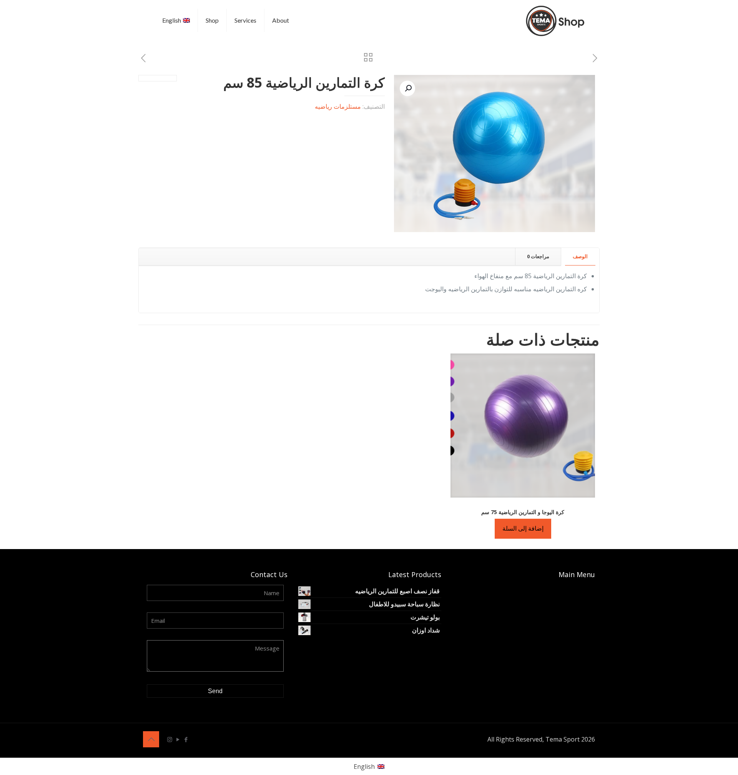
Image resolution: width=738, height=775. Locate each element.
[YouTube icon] (178, 739)
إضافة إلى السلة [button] (523, 528)
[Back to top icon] (151, 739)
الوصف (580, 256)
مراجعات (538, 256)
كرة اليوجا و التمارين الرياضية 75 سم (522, 512)
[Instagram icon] (170, 739)
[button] (407, 88)
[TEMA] (556, 20)
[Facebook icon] (186, 739)
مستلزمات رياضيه (338, 106)
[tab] (580, 256)
